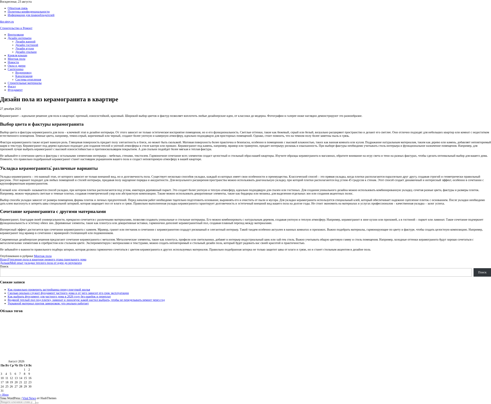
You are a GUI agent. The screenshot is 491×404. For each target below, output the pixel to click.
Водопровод (23, 72)
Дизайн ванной (25, 41)
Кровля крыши (17, 55)
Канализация (23, 76)
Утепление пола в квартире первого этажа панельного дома (43, 259)
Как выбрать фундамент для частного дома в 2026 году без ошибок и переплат (59, 296)
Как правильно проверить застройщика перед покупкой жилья (49, 289)
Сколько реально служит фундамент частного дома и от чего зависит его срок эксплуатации (68, 293)
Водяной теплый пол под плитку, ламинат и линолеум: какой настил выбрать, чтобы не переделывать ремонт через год (86, 300)
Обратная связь (18, 8)
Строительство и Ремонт (16, 28)
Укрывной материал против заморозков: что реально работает (48, 303)
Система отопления (28, 79)
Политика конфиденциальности (29, 11)
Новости (13, 62)
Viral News (29, 398)
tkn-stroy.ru (7, 21)
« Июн (4, 394)
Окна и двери (17, 65)
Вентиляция (16, 34)
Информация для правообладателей (31, 15)
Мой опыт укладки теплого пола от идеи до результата (41, 263)
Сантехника (15, 69)
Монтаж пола (16, 58)
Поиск (4, 266)
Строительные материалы (25, 83)
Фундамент (15, 90)
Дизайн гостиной (26, 45)
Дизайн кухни (24, 48)
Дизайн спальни (26, 52)
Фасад (12, 86)
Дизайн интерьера (19, 38)
